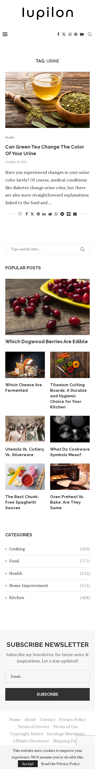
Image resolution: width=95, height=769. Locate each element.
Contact (47, 719)
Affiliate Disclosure (31, 741)
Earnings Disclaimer (66, 734)
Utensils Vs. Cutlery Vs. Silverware (24, 452)
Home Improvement (49, 585)
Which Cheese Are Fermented (23, 388)
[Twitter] (64, 34)
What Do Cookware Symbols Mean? (70, 452)
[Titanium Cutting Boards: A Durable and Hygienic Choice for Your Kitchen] (70, 365)
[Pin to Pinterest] (38, 213)
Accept (28, 763)
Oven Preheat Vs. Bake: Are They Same (67, 502)
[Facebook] (58, 34)
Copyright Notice (26, 734)
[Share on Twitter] (32, 213)
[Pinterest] (75, 34)
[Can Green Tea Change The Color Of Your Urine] (47, 100)
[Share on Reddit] (50, 213)
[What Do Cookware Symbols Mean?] (70, 429)
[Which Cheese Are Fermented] (25, 365)
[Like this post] (20, 213)
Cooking (49, 549)
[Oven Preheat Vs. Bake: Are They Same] (70, 477)
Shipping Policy (68, 741)
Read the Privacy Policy (60, 764)
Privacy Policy (72, 719)
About (30, 719)
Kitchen (49, 597)
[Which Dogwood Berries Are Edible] (47, 307)
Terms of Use (65, 726)
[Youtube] (82, 34)
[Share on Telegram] (62, 213)
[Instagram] (70, 34)
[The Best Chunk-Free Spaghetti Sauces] (25, 477)
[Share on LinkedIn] (44, 213)
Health (49, 573)
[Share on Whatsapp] (56, 213)
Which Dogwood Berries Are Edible (46, 341)
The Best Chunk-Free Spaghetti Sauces (22, 502)
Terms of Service (33, 726)
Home (15, 719)
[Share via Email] (75, 213)
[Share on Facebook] (27, 213)
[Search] (89, 34)
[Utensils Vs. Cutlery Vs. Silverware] (25, 429)
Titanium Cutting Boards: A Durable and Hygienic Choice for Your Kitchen (68, 396)
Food (49, 561)
